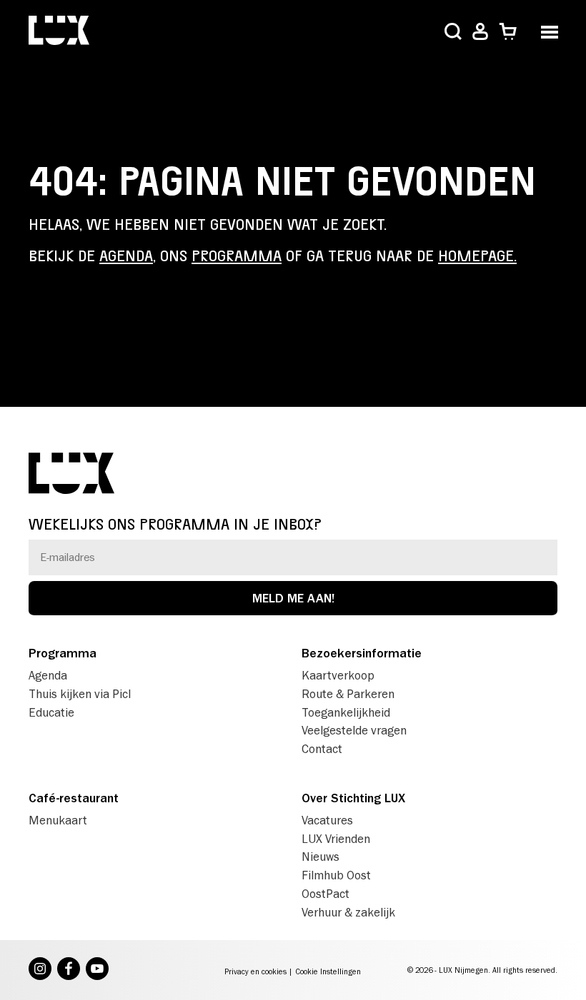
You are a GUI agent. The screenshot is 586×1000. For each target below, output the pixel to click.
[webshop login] (480, 31)
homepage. (477, 256)
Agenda (48, 675)
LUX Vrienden (336, 839)
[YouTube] (97, 970)
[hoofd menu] (549, 30)
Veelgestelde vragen (354, 730)
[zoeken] (453, 33)
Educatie (51, 712)
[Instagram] (40, 970)
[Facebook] (68, 970)
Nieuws (320, 856)
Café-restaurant (74, 798)
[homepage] (59, 32)
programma (237, 256)
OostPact (325, 894)
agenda (126, 256)
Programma (62, 653)
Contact (322, 749)
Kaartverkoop (338, 675)
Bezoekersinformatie (362, 653)
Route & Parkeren (348, 694)
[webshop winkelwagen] (508, 31)
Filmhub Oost (336, 875)
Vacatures (327, 820)
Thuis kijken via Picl (80, 694)
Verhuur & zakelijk (348, 912)
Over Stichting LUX (353, 798)
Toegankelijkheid (346, 712)
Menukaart (58, 820)
